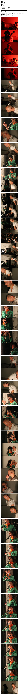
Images (3, 11)
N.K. (3, 2)
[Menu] (3, 8)
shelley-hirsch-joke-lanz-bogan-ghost (8, 15)
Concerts (6, 11)
